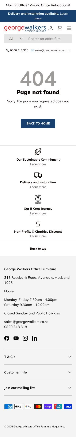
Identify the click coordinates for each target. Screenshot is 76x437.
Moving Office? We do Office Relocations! (38, 5)
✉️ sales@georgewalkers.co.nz (50, 50)
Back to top (38, 248)
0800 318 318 (15, 327)
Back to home (38, 123)
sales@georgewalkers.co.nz (26, 322)
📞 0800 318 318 (17, 50)
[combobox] (38, 38)
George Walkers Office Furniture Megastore (39, 426)
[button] (60, 28)
